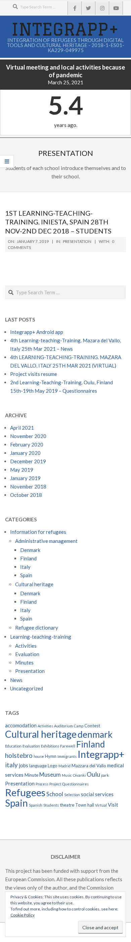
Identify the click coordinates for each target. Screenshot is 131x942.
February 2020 (26, 444)
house (39, 756)
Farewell (67, 746)
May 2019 (21, 470)
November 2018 (28, 486)
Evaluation (27, 654)
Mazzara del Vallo (89, 765)
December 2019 (28, 461)
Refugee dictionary (36, 628)
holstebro (19, 755)
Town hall (84, 805)
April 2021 (22, 428)
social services (97, 794)
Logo (52, 765)
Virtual (101, 805)
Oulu (93, 774)
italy (11, 765)
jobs (23, 765)
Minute (31, 775)
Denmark (30, 550)
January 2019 (25, 478)
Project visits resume (33, 374)
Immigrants (67, 756)
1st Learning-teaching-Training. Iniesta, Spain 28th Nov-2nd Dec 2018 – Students (58, 222)
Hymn (50, 756)
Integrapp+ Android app (36, 332)
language (38, 765)
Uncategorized (26, 688)
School (54, 794)
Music (67, 775)
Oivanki (79, 775)
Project (55, 784)
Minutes (24, 662)
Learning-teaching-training (40, 637)
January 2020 (25, 453)
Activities (26, 646)
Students (51, 805)
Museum (50, 774)
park (105, 775)
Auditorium (63, 726)
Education (13, 746)
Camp (78, 726)
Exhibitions (50, 746)
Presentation (77, 241)
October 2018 (26, 495)
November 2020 (28, 436)
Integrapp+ (101, 754)
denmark (95, 734)
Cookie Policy (22, 914)
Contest (92, 725)
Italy (25, 567)
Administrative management (46, 541)
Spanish (35, 805)
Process (42, 784)
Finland (28, 558)
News (16, 680)
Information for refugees (38, 532)
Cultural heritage (34, 584)
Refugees (25, 792)
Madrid (64, 766)
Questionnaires (75, 784)
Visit (113, 805)
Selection (72, 795)
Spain (26, 575)
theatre (67, 805)
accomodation (21, 725)
